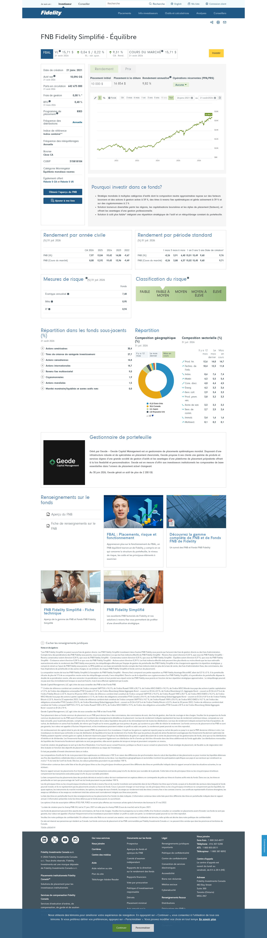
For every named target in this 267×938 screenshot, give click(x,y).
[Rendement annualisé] (170, 77)
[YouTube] (65, 839)
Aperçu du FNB (61, 514)
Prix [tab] (128, 69)
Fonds (113, 98)
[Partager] (211, 22)
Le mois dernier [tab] (153, 354)
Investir (216, 53)
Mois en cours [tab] (167, 354)
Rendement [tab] (104, 69)
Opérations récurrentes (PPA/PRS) (193, 78)
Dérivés (130, 897)
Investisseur (65, 3)
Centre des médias (101, 854)
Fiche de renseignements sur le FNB (73, 526)
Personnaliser (143, 928)
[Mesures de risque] (86, 277)
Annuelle (77, 122)
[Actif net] (54, 75)
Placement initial (100, 78)
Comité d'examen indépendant (136, 860)
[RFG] (49, 101)
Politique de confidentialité (175, 852)
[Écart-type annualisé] (68, 293)
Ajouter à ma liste (65, 201)
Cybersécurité (169, 890)
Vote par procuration (137, 882)
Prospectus (132, 843)
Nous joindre (98, 843)
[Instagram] (75, 839)
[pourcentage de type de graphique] (104, 98)
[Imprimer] (218, 22)
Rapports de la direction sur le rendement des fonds (140, 869)
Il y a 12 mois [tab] (140, 354)
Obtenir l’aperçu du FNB (63, 192)
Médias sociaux (169, 884)
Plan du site (98, 874)
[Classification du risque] (188, 277)
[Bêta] (52, 301)
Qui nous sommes (101, 838)
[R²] (49, 309)
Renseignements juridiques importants (175, 845)
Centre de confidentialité (174, 858)
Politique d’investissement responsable (140, 890)
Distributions (168, 903)
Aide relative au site (102, 868)
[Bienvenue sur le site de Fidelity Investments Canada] (51, 13)
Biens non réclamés (171, 878)
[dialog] (133, 923)
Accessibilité (168, 873)
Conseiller (84, 3)
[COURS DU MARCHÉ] (162, 51)
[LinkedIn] (44, 839)
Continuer (121, 928)
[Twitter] (54, 839)
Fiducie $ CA (50, 182)
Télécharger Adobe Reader (105, 879)
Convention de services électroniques (173, 866)
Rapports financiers (136, 877)
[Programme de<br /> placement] (57, 113)
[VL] (59, 51)
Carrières (96, 849)
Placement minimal (137, 903)
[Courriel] (224, 22)
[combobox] (181, 84)
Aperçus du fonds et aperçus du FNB (137, 851)
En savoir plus (207, 919)
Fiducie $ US (67, 182)
